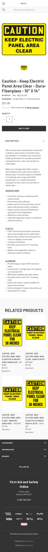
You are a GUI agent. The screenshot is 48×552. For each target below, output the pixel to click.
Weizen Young (28, 545)
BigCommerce (28, 541)
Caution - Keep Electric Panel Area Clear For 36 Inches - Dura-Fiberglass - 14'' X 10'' (12, 359)
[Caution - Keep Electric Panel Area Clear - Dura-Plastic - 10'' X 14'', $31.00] (36, 332)
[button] (32, 108)
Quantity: (6, 114)
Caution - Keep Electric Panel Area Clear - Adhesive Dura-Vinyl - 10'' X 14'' (11, 419)
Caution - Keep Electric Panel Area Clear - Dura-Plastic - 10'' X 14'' (35, 357)
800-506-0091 (25, 500)
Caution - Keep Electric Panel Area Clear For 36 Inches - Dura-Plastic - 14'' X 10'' (35, 421)
